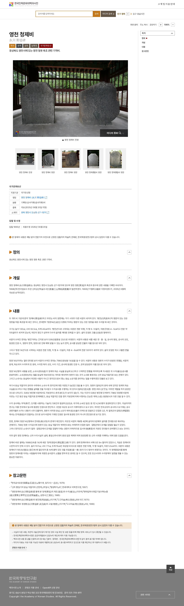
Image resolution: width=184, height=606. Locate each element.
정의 (143, 38)
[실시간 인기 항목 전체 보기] (127, 13)
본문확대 (161, 25)
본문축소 (173, 25)
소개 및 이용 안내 (166, 4)
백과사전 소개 (15, 587)
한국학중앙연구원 (22, 579)
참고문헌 (145, 51)
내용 (143, 47)
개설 (143, 42)
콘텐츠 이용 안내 (18, 547)
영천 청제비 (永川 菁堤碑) (32, 197)
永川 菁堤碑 (17, 40)
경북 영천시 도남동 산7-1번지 (33, 212)
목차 (144, 33)
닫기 (129, 252)
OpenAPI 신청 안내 (51, 587)
